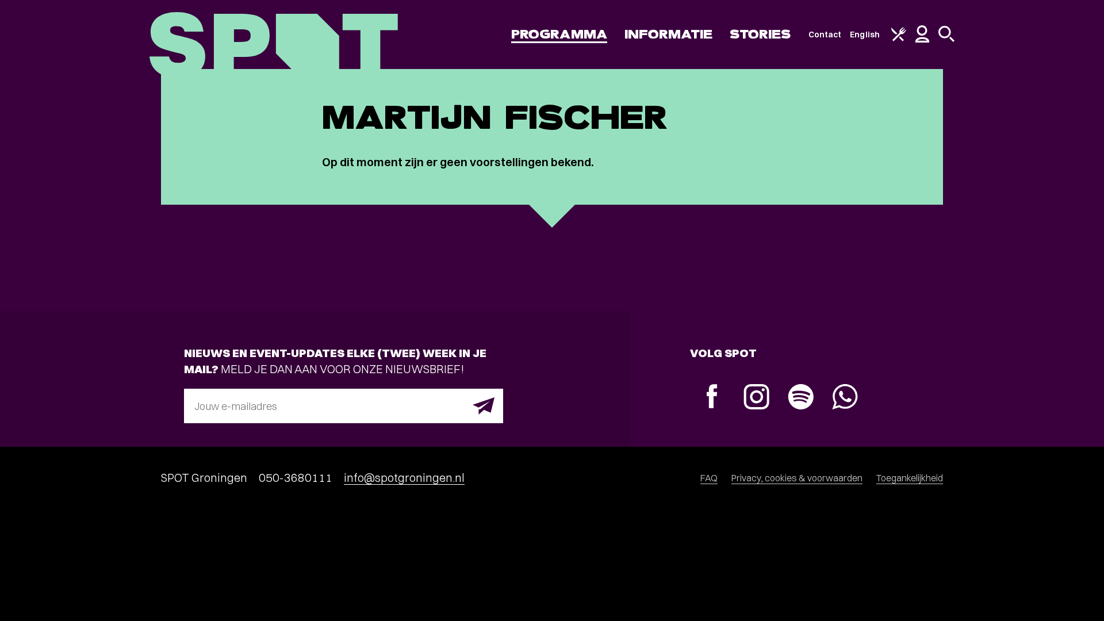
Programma (559, 34)
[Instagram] (756, 398)
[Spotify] (801, 398)
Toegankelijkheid (909, 478)
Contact (825, 34)
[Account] (922, 39)
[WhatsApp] (845, 398)
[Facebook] (712, 398)
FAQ (709, 478)
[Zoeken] (946, 39)
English (865, 34)
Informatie (668, 34)
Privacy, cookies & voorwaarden (796, 478)
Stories (760, 34)
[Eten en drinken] (898, 38)
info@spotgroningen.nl (404, 477)
